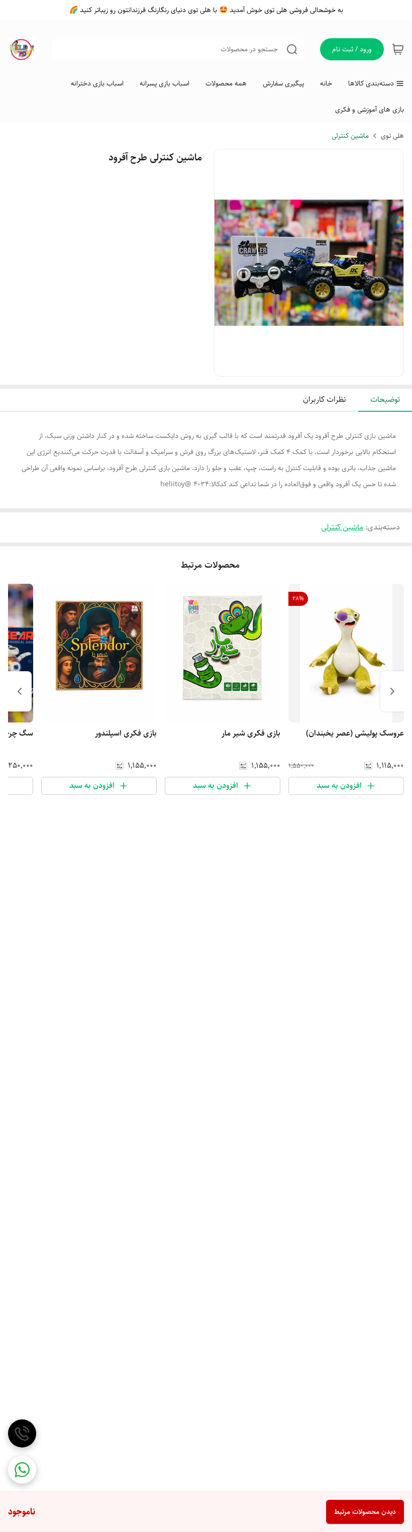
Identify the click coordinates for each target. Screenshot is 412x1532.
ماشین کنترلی (350, 136)
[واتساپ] (22, 1470)
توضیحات (385, 399)
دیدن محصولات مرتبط (365, 1511)
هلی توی (392, 136)
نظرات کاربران (324, 399)
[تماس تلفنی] (22, 1433)
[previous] (392, 691)
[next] (20, 691)
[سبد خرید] (398, 49)
